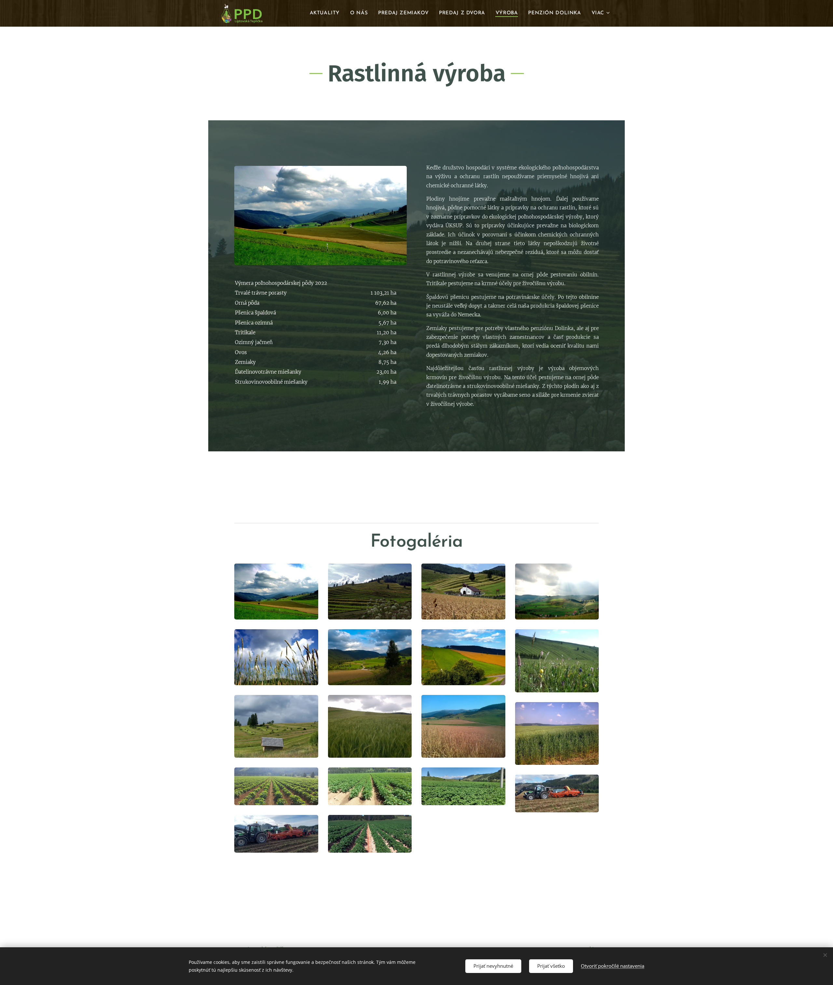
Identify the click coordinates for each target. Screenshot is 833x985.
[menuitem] (326, 13)
